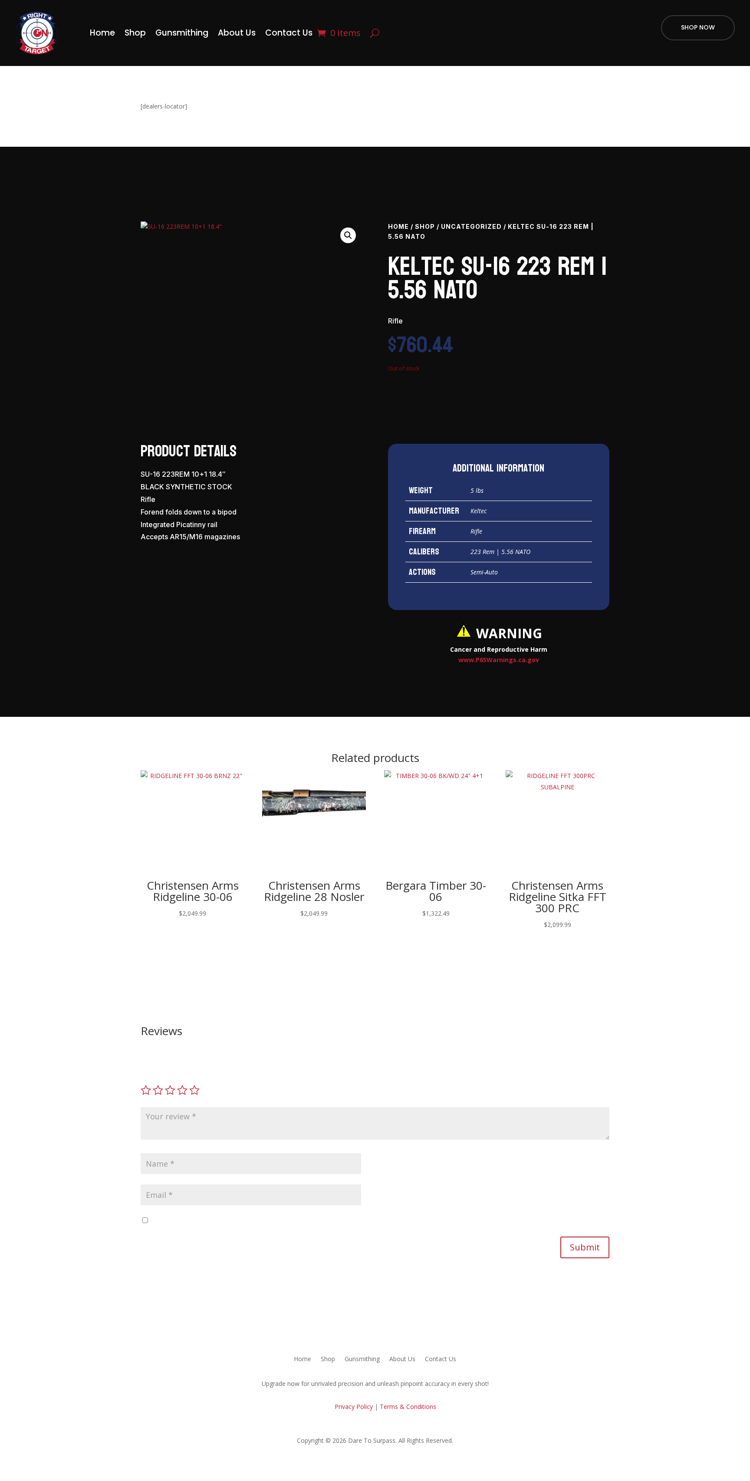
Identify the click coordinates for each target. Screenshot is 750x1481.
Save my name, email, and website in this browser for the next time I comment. (263, 1221)
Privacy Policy (353, 1406)
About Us (237, 33)
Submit (585, 1247)
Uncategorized (471, 226)
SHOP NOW (698, 27)
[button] (348, 235)
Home (102, 33)
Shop (135, 33)
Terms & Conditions (408, 1406)
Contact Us (288, 33)
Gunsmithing (181, 33)
